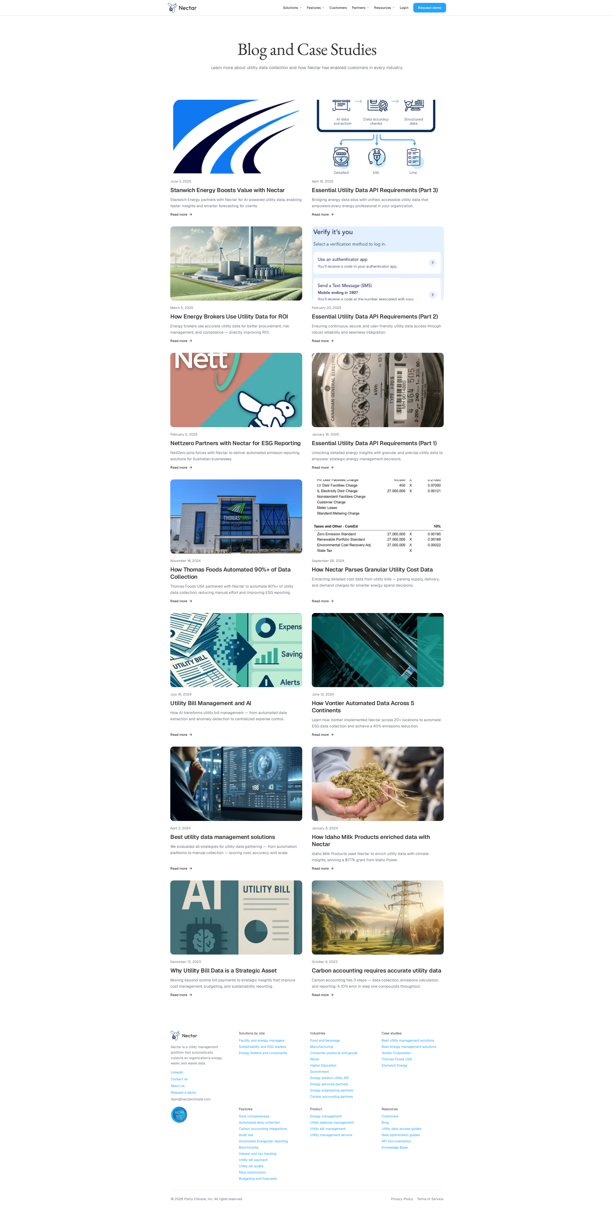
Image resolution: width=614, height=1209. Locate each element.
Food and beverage (325, 1040)
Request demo (429, 8)
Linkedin (177, 1072)
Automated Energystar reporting (263, 1141)
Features (314, 8)
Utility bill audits (251, 1166)
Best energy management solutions (409, 1046)
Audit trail (246, 1135)
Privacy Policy (402, 1199)
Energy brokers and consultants (263, 1053)
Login (404, 8)
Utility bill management (328, 1128)
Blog (385, 1122)
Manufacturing (321, 1046)
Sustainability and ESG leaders (262, 1046)
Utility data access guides (401, 1128)
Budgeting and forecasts (258, 1178)
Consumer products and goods (333, 1053)
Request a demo (183, 1092)
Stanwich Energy (394, 1065)
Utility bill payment (253, 1160)
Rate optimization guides (401, 1135)
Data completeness (254, 1116)
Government (319, 1071)
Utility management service (331, 1135)
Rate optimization (252, 1172)
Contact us (179, 1079)
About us (177, 1086)
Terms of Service (430, 1199)
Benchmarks (248, 1147)
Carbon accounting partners (331, 1096)
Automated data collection (259, 1122)
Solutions (290, 8)
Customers (338, 8)
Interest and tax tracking (257, 1153)
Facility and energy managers (261, 1040)
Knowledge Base (395, 1147)
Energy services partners (329, 1084)
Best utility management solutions (408, 1040)
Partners (359, 8)
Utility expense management (332, 1122)
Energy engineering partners (331, 1090)
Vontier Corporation (396, 1053)
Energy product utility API (329, 1078)
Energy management (326, 1116)
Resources (382, 8)
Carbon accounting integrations (263, 1128)
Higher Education (323, 1065)
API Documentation (396, 1141)
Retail (314, 1059)
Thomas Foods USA (397, 1059)
